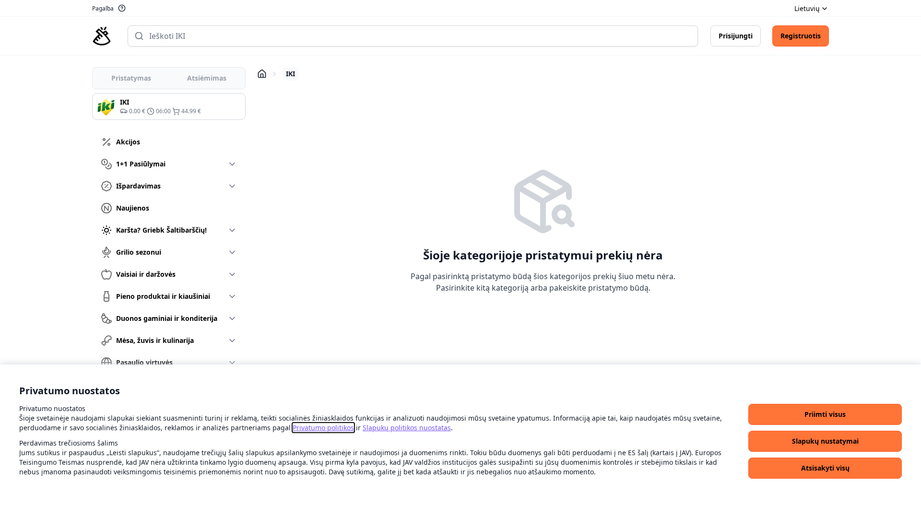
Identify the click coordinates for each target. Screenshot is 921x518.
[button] (825, 414)
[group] (169, 106)
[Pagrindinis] (101, 36)
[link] (323, 427)
